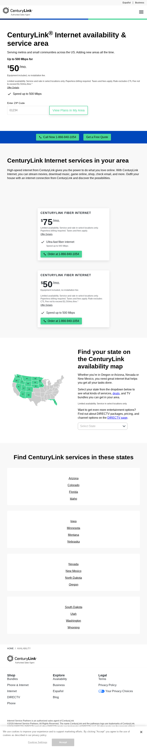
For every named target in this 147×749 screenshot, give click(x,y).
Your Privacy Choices (119, 691)
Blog (56, 697)
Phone (11, 703)
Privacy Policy (107, 685)
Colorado (73, 485)
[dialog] (73, 87)
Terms (102, 679)
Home (10, 648)
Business (139, 2)
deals (116, 393)
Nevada (73, 564)
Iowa (73, 521)
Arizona (74, 478)
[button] (124, 426)
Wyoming (74, 627)
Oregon (73, 584)
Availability (60, 679)
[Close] (141, 732)
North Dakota (73, 577)
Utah (73, 613)
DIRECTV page (117, 417)
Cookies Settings (37, 742)
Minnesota (73, 528)
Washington (73, 620)
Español (127, 2)
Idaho (73, 498)
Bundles (12, 679)
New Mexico (73, 570)
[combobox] (98, 426)
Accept (63, 742)
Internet (12, 691)
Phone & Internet (18, 685)
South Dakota (73, 607)
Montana (73, 534)
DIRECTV (13, 697)
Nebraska (73, 541)
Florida (73, 491)
